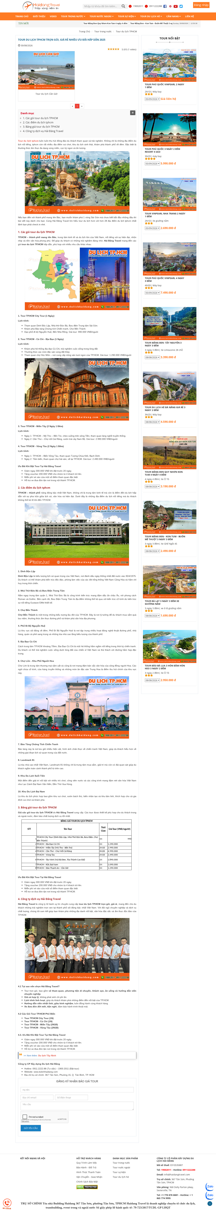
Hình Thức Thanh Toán (88, 1172)
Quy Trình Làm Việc (86, 1162)
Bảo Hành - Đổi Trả (86, 1167)
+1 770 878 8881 (169, 1195)
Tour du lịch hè (121, 1176)
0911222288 (156, 6)
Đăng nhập (201, 5)
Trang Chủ (84, 31)
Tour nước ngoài (121, 1167)
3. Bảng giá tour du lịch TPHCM (41, 126)
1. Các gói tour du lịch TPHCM (40, 118)
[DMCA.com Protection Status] (87, 1186)
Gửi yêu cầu (31, 1128)
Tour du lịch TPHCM (126, 31)
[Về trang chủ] (41, 6)
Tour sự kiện (119, 1172)
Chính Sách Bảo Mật (87, 1181)
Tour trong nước (121, 1162)
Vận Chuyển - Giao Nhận (89, 1176)
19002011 (138, 6)
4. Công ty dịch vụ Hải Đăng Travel (43, 131)
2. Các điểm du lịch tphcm (38, 122)
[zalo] (210, 1195)
